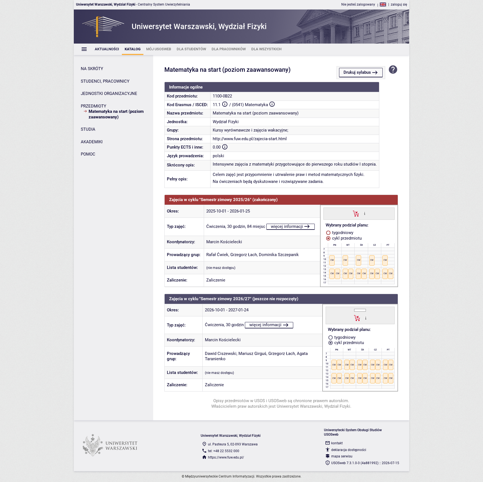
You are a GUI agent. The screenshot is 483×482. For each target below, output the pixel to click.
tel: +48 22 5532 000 (223, 451)
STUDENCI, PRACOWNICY (105, 81)
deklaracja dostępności (348, 450)
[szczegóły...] (364, 213)
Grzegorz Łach (243, 254)
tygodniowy (342, 232)
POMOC (88, 154)
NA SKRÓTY (92, 68)
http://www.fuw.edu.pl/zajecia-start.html (250, 138)
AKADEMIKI (92, 141)
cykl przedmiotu (346, 238)
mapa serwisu (341, 456)
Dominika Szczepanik (279, 254)
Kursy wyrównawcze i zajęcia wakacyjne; (250, 130)
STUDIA (88, 129)
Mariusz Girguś (252, 353)
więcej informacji (287, 226)
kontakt (337, 443)
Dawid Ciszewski (220, 353)
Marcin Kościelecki (224, 241)
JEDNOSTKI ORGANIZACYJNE (109, 93)
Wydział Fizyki (226, 121)
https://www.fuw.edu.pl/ (226, 457)
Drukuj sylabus (357, 72)
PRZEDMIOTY (93, 106)
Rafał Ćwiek (217, 254)
